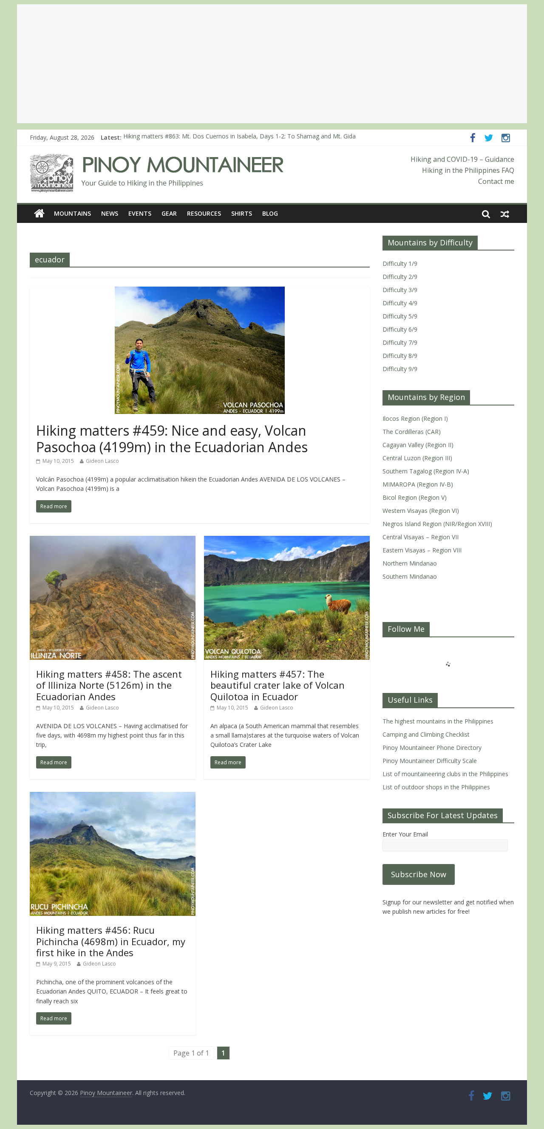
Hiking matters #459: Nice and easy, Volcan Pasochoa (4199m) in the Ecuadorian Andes (172, 438)
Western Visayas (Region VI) (420, 511)
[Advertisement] (272, 63)
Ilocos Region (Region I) (415, 418)
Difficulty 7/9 (399, 342)
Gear (169, 213)
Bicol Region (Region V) (414, 497)
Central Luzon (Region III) (417, 458)
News (109, 213)
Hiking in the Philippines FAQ (468, 170)
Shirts (241, 213)
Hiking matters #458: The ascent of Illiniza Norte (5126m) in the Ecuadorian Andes (109, 685)
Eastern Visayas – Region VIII (422, 550)
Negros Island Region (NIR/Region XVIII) (437, 524)
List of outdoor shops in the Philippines (436, 787)
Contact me (496, 181)
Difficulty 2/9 (399, 277)
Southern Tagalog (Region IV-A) (425, 471)
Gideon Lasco (102, 461)
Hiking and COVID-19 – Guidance (462, 159)
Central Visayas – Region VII (420, 537)
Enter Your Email (405, 834)
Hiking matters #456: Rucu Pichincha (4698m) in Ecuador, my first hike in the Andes (110, 941)
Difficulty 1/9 (399, 263)
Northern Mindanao (409, 563)
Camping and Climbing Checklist (426, 734)
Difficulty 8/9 (399, 356)
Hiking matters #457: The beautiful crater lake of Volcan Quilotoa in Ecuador (277, 685)
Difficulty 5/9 (399, 316)
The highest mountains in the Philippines (437, 721)
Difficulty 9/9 (399, 369)
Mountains (72, 213)
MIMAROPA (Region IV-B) (417, 484)
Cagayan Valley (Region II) (417, 445)
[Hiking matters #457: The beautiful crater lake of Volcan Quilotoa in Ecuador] (287, 541)
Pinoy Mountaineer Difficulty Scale (429, 761)
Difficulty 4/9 (399, 303)
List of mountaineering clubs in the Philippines (445, 774)
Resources (204, 213)
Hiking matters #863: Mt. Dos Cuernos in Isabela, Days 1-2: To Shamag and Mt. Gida (239, 137)
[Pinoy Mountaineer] (157, 159)
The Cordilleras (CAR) (411, 432)
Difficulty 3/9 (399, 290)
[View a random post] (505, 213)
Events (139, 213)
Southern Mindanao (409, 576)
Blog (270, 213)
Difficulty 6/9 (399, 329)
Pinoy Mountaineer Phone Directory (432, 747)
